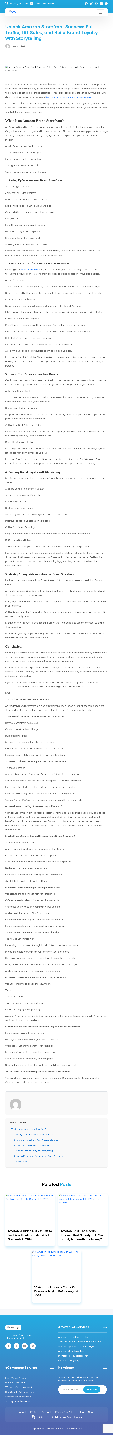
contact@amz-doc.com (45, 3)
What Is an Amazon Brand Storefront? (28, 1129)
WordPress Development (18, 1397)
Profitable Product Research (73, 1356)
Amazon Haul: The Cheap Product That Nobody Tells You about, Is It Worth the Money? (82, 1235)
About (22, 1412)
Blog (81, 1412)
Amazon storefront (31, 270)
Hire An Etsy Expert (15, 1383)
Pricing (33, 1412)
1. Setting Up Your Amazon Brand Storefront (34, 1135)
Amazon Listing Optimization (73, 1337)
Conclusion (21, 1162)
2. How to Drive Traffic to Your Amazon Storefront (36, 1140)
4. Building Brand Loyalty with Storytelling (33, 1151)
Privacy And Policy (64, 1412)
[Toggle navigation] (100, 12)
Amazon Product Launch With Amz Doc (79, 1342)
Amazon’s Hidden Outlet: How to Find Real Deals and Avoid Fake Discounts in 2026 (30, 1235)
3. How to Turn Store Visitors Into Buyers (32, 1145)
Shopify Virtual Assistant (18, 1401)
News (91, 1412)
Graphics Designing (68, 1360)
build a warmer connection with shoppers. (68, 97)
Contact (46, 1412)
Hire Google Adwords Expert (20, 1392)
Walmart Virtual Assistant (18, 1387)
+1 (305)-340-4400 (19, 3)
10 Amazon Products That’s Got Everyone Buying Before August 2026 (56, 1291)
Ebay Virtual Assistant (16, 1378)
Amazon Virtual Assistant (71, 1351)
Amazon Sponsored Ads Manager (76, 1346)
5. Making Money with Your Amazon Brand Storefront (38, 1156)
